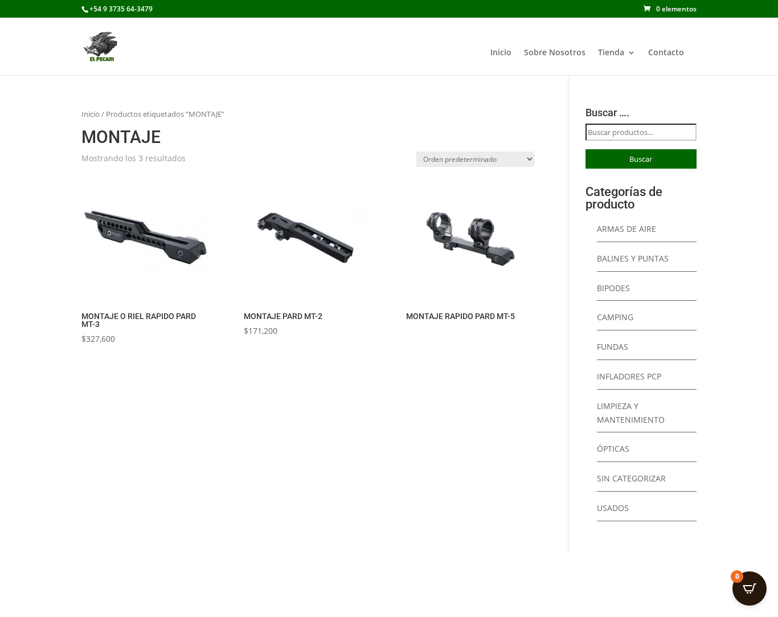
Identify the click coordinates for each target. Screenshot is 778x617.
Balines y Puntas (633, 258)
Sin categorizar (631, 478)
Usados (613, 507)
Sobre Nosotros (554, 53)
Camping (615, 317)
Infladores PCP (629, 376)
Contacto (666, 53)
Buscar (640, 159)
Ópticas (613, 448)
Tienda (611, 53)
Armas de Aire (626, 228)
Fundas (612, 346)
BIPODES (613, 288)
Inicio (500, 53)
